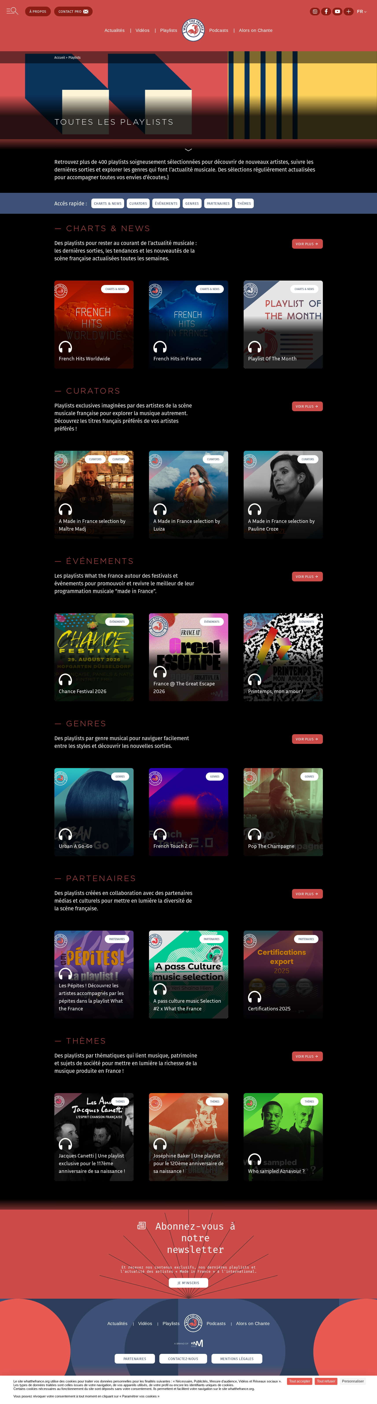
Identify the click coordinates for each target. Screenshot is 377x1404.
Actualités (115, 30)
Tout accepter (299, 1381)
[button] (363, 11)
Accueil (59, 57)
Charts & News (108, 203)
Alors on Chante (255, 30)
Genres (192, 203)
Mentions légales (237, 1358)
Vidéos (143, 30)
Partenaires (218, 203)
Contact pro (70, 11)
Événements (166, 203)
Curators (138, 203)
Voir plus (305, 243)
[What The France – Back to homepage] (193, 1331)
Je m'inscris (188, 1282)
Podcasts (218, 30)
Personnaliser (353, 1381)
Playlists (168, 30)
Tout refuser (326, 1381)
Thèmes (244, 203)
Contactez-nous (183, 1358)
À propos (37, 11)
